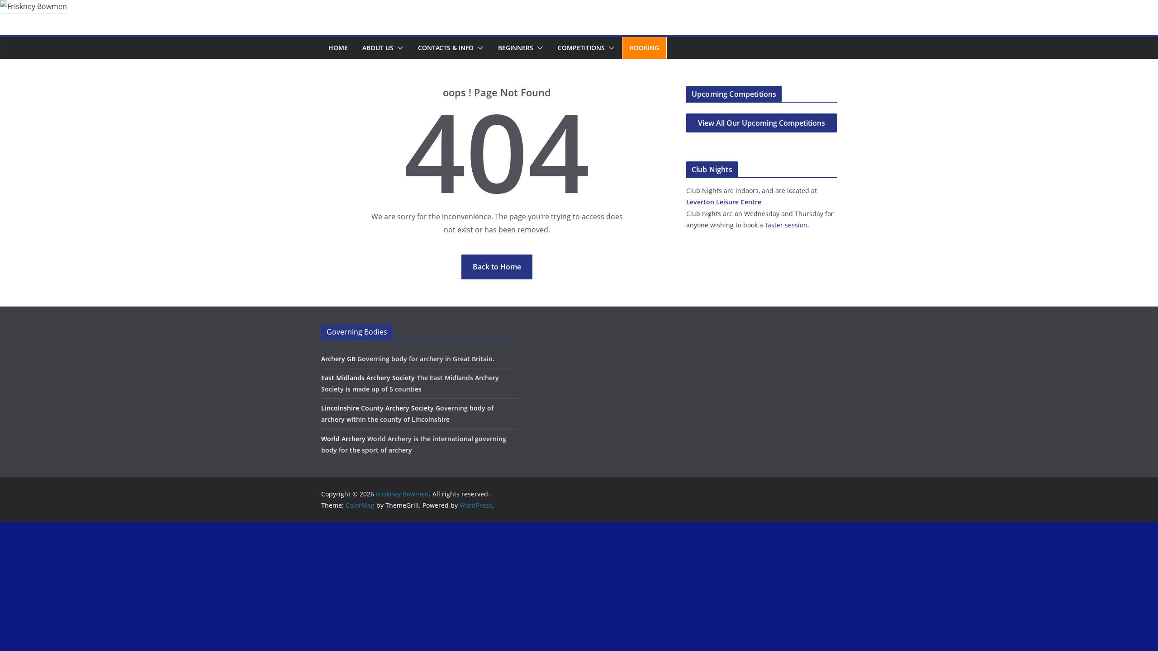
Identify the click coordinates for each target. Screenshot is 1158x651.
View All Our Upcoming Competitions (761, 123)
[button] (398, 48)
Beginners (515, 47)
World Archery (343, 438)
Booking (644, 47)
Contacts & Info (446, 47)
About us (378, 47)
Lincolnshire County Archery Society (377, 408)
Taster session (786, 225)
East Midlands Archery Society (368, 377)
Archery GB (338, 358)
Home (338, 47)
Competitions (581, 47)
